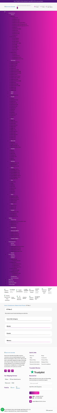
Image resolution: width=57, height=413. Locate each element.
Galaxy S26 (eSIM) (15, 69)
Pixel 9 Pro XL (14, 114)
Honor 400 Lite (14, 134)
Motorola (13, 140)
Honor (12, 118)
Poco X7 (15, 51)
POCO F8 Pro (16, 39)
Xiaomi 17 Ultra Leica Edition (19, 22)
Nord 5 (12, 158)
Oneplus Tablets (14, 238)
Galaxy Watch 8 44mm (16, 249)
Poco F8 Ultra (16, 38)
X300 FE (13, 185)
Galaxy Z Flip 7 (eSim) (15, 77)
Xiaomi (12, 14)
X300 (12, 183)
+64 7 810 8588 (38, 398)
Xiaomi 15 (15, 35)
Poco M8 (15, 44)
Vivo (12, 180)
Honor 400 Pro (14, 131)
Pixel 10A (13, 109)
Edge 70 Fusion (14, 144)
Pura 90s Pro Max (15, 211)
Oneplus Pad (14, 240)
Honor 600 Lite (14, 125)
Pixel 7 (12, 117)
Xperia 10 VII (13, 205)
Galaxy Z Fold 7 (14, 74)
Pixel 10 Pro (13, 107)
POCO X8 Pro (16, 41)
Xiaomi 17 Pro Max (17, 28)
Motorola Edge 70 (15, 145)
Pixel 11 (12, 98)
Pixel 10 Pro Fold (14, 104)
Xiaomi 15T (15, 30)
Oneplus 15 (13, 155)
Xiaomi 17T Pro (16, 19)
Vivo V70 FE (13, 188)
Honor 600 (13, 123)
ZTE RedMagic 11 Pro (15, 170)
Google (12, 96)
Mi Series (13, 16)
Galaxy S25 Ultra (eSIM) (16, 80)
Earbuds (13, 257)
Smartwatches (12, 241)
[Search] (17, 8)
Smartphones (12, 13)
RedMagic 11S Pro (15, 169)
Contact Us (11, 281)
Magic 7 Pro (13, 129)
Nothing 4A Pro (14, 164)
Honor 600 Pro (14, 121)
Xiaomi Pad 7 (14, 224)
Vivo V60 (13, 191)
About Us (11, 279)
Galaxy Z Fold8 (14, 63)
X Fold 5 (12, 189)
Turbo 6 (12, 151)
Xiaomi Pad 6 (14, 226)
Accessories (11, 254)
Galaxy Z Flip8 (14, 65)
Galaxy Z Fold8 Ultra (15, 62)
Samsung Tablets (15, 230)
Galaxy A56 (13, 87)
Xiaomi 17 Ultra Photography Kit (20, 24)
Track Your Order (12, 282)
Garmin (12, 243)
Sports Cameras (14, 278)
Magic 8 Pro (13, 126)
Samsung (13, 60)
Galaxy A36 (13, 88)
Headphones (14, 276)
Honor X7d (13, 137)
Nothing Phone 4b (15, 162)
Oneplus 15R (13, 156)
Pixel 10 (12, 110)
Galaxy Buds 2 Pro (17, 267)
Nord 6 (12, 150)
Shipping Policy (44, 362)
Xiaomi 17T (15, 17)
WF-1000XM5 (16, 270)
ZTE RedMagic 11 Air (15, 172)
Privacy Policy (44, 359)
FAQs (31, 357)
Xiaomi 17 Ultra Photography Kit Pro (21, 25)
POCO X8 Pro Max (17, 43)
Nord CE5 (13, 159)
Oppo (12, 194)
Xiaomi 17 (15, 27)
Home (5, 305)
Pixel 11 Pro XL (14, 103)
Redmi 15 (15, 54)
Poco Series (13, 36)
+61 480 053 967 (39, 396)
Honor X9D (13, 136)
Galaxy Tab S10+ (14, 232)
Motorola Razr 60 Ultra (16, 147)
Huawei (12, 210)
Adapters (13, 256)
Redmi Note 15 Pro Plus (18, 58)
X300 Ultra (13, 181)
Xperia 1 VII (13, 208)
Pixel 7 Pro (13, 115)
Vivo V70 (13, 186)
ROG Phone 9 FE (14, 95)
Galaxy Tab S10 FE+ (15, 233)
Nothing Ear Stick (17, 273)
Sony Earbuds (14, 268)
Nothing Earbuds (14, 271)
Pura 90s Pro (14, 213)
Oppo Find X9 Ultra (15, 199)
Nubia (12, 167)
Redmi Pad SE (14, 229)
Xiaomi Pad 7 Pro (14, 222)
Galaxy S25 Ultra (14, 79)
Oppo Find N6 (14, 200)
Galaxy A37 (13, 68)
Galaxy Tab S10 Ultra (15, 237)
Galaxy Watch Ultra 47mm (16, 251)
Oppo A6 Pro (14, 202)
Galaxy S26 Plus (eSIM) (16, 71)
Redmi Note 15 (16, 55)
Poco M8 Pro (16, 46)
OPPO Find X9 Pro (15, 197)
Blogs (42, 355)
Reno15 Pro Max (14, 196)
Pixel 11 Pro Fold (14, 99)
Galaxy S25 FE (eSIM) (15, 85)
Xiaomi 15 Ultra (16, 33)
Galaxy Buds (13, 262)
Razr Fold (13, 142)
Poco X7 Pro (15, 49)
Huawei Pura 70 (14, 216)
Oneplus (13, 148)
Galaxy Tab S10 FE (15, 235)
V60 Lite (13, 192)
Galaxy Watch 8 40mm (16, 248)
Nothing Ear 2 (16, 274)
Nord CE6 (13, 153)
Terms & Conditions (46, 364)
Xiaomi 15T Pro (16, 32)
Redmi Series (14, 52)
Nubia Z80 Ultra (14, 178)
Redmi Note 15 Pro (17, 57)
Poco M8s (15, 47)
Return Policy (33, 359)
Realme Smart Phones (20, 305)
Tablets (10, 218)
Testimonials (12, 284)
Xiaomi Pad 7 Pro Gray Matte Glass (18, 221)
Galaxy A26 (13, 90)
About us (32, 355)
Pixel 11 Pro (13, 101)
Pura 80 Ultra (14, 215)
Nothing (13, 161)
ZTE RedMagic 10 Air (15, 174)
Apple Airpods (14, 259)
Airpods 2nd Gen (16, 260)
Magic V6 (13, 120)
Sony (12, 203)
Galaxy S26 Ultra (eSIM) (16, 73)
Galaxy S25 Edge (14, 84)
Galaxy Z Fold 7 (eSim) (15, 76)
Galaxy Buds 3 (16, 265)
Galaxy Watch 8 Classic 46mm (17, 246)
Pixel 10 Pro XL (14, 106)
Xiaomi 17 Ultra (16, 20)
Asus (12, 93)
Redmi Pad (13, 227)
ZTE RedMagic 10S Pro (16, 175)
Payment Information (35, 364)
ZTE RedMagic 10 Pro (15, 177)
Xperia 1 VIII (13, 207)
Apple (12, 91)
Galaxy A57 (13, 66)
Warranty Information (35, 362)
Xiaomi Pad (13, 219)
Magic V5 (13, 128)
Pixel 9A (13, 112)
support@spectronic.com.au (39, 401)
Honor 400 (13, 133)
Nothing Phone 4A (15, 166)
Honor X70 (13, 139)
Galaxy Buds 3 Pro (17, 263)
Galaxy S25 (13, 82)
